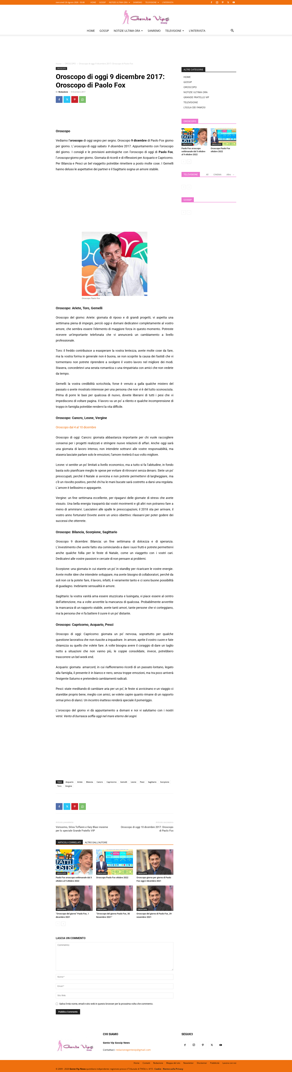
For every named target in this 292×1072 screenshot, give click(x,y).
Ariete (79, 782)
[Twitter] (228, 2)
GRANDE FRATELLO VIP (196, 97)
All (207, 174)
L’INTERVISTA (167, 2)
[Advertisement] (146, 50)
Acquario (70, 782)
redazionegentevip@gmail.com (133, 1049)
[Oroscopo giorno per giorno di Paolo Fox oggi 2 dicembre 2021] (155, 862)
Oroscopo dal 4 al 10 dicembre (76, 427)
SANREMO (137, 2)
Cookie (157, 1068)
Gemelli (123, 782)
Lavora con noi (229, 1063)
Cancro (100, 782)
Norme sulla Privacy (173, 1068)
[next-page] (63, 924)
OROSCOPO (70, 63)
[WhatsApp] (82, 99)
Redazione (63, 92)
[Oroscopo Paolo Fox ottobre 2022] (114, 862)
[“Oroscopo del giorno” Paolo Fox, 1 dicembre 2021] (74, 898)
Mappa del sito (173, 1063)
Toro (59, 786)
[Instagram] (217, 2)
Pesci (142, 782)
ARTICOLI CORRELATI (69, 842)
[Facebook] (211, 2)
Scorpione (164, 782)
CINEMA (217, 174)
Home (59, 63)
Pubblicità (214, 1063)
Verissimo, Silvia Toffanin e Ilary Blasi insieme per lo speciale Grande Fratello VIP (82, 829)
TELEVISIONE (150, 2)
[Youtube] (233, 2)
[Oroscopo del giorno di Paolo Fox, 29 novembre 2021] (155, 898)
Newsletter (188, 1063)
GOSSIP (102, 2)
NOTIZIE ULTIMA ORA (118, 2)
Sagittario (152, 782)
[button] (232, 31)
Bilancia (89, 782)
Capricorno (112, 782)
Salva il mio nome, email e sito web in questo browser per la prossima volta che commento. (106, 1003)
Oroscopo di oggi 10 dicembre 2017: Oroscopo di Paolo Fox (147, 829)
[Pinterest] (222, 2)
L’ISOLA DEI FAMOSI (194, 107)
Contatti (146, 1063)
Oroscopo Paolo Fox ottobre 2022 (112, 877)
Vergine (68, 786)
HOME (93, 2)
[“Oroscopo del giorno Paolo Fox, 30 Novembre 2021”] (114, 898)
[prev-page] (58, 924)
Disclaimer (202, 1063)
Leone (133, 782)
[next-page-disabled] (189, 187)
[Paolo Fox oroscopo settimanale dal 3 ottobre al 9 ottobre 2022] (74, 862)
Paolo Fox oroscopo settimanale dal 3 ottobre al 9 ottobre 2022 (193, 151)
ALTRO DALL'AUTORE (96, 842)
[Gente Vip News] (146, 16)
